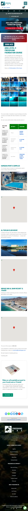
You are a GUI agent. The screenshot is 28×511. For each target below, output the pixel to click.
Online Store (14, 457)
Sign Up (14, 449)
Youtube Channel (14, 478)
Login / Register (6, 7)
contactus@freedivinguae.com (19, 350)
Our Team (14, 493)
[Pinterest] (19, 414)
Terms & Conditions (14, 496)
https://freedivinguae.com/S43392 (14, 419)
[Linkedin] (16, 414)
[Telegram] (11, 414)
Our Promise (14, 491)
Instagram (14, 475)
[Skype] (22, 414)
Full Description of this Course (15, 68)
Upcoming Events (16, 38)
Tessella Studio (18, 507)
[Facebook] (6, 414)
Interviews (14, 470)
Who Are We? (14, 488)
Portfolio (6, 31)
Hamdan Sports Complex (21, 133)
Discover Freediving (14, 451)
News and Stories (14, 467)
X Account (14, 481)
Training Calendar (14, 460)
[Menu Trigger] (25, 3)
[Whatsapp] (9, 414)
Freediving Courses (14, 454)
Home (2, 31)
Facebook (14, 472)
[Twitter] (14, 414)
